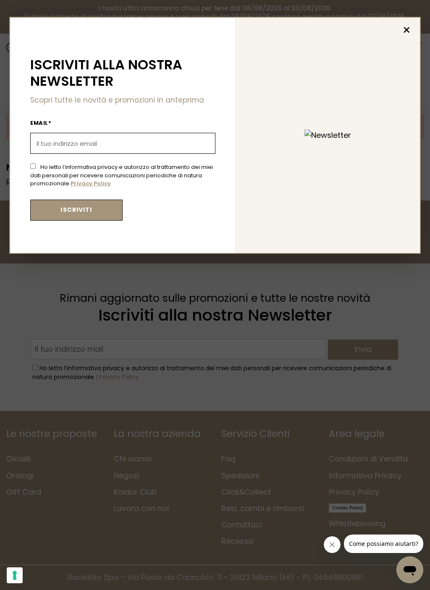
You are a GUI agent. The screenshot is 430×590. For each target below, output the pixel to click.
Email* (40, 123)
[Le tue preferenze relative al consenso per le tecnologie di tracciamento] (15, 575)
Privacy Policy (91, 183)
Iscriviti (76, 209)
